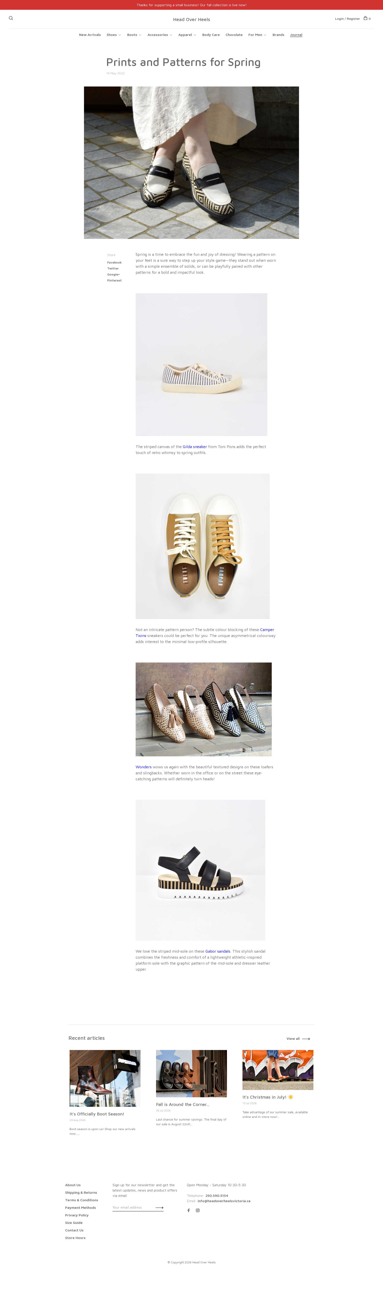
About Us (73, 1185)
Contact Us (74, 1230)
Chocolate (234, 35)
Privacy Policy (77, 1215)
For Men (255, 35)
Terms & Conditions (81, 1200)
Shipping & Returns (81, 1192)
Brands (278, 35)
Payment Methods (80, 1207)
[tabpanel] (105, 1103)
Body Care (211, 35)
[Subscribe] (158, 1207)
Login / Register (347, 18)
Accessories (158, 35)
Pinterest (114, 280)
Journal (296, 35)
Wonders (144, 767)
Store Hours (75, 1238)
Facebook (114, 262)
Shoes (112, 35)
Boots (132, 35)
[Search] (11, 18)
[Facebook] (188, 1211)
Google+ (113, 274)
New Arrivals (90, 35)
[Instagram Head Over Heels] (197, 1211)
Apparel (185, 35)
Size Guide (74, 1223)
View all (293, 1038)
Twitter (113, 268)
